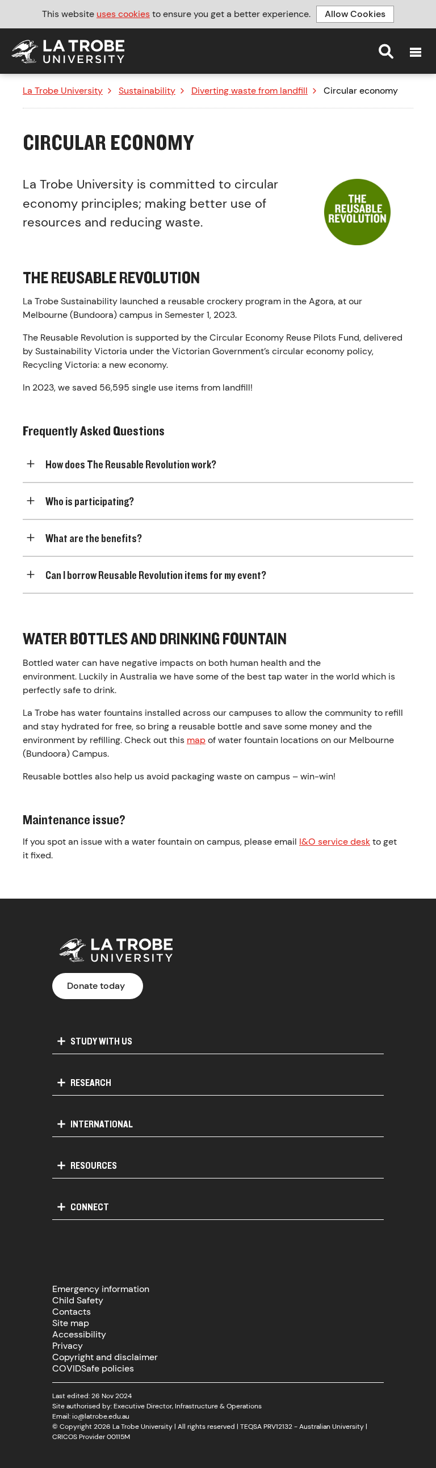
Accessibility (79, 1334)
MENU (415, 52)
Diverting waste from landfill (249, 91)
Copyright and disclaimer (105, 1357)
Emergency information (100, 1289)
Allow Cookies (355, 14)
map (196, 740)
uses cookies (123, 14)
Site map (70, 1323)
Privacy (67, 1346)
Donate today (96, 986)
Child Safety (77, 1300)
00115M (118, 1436)
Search (386, 51)
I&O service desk (334, 842)
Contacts (71, 1312)
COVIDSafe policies (93, 1368)
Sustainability (147, 91)
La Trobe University (63, 91)
